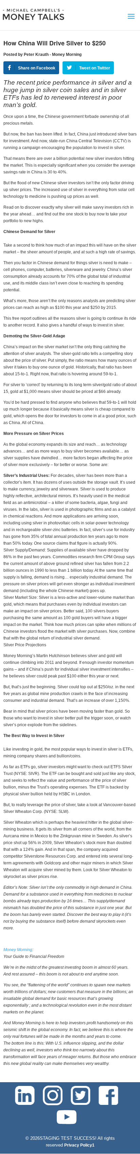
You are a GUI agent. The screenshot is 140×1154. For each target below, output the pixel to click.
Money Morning (17, 949)
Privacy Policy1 (79, 1145)
